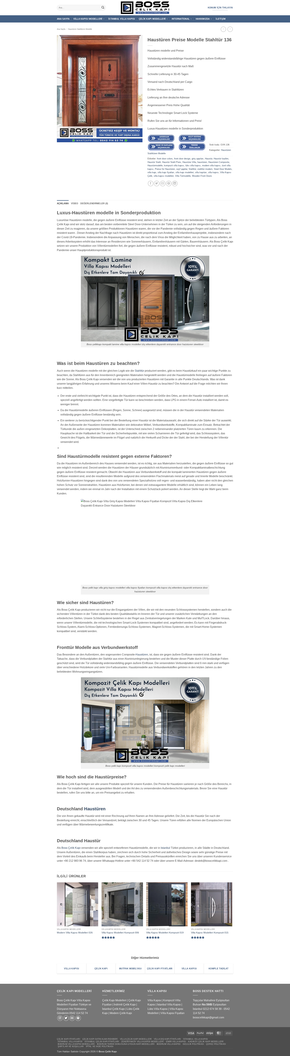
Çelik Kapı (111, 1051)
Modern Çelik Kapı (121, 1013)
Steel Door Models (223, 169)
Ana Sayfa (63, 19)
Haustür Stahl (154, 162)
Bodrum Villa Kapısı (169, 1044)
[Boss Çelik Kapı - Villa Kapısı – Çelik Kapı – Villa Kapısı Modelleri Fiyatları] (145, 7)
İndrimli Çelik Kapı (125, 1004)
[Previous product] (230, 29)
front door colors (165, 158)
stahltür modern (204, 169)
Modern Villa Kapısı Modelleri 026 (75, 932)
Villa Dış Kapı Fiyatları (167, 1039)
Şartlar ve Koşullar (71, 1046)
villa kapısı (213, 172)
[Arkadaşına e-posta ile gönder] (162, 183)
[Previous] (57, 916)
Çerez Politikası (216, 1044)
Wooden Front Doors (202, 176)
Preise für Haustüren (165, 169)
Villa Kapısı (154, 1000)
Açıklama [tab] (63, 203)
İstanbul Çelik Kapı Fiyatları (102, 1041)
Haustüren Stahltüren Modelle (80, 29)
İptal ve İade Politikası (99, 1046)
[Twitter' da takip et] (66, 1018)
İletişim (221, 19)
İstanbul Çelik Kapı (113, 1008)
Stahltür (192, 169)
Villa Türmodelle (183, 176)
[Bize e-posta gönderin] (72, 1018)
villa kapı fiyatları (166, 172)
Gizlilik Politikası (193, 1044)
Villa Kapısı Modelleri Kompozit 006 (120, 932)
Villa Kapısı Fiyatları (172, 1013)
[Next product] (223, 29)
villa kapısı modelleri (164, 176)
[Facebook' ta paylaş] (150, 183)
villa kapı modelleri (185, 172)
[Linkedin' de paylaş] (175, 183)
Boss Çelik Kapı (71, 847)
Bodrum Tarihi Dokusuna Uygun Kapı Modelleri (125, 1044)
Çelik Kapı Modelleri (152, 19)
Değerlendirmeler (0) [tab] (94, 203)
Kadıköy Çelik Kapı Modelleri (206, 1041)
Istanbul (165, 847)
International (181, 19)
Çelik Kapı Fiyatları (68, 1039)
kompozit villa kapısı (174, 165)
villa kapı (152, 172)
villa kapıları (201, 172)
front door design (182, 158)
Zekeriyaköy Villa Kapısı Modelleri (142, 1041)
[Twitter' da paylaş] (156, 183)
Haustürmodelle (155, 165)
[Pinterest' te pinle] (169, 183)
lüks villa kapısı (193, 165)
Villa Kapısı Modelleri (87, 19)
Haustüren (142, 654)
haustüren (202, 162)
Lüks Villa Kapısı (157, 1008)
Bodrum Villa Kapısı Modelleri (76, 1044)
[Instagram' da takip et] (60, 1018)
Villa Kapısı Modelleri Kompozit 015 (209, 932)
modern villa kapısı (211, 165)
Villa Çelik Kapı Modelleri (136, 1039)
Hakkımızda (203, 19)
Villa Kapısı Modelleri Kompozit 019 (165, 932)
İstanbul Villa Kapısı (121, 19)
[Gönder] (103, 8)
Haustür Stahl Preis (171, 162)
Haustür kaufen (221, 158)
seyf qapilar (181, 169)
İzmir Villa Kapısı (176, 1041)
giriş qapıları (198, 158)
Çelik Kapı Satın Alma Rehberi (100, 1039)
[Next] (232, 916)
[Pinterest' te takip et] (78, 1018)
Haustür (208, 158)
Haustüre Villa (189, 162)
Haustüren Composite (218, 162)
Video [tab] (74, 203)
